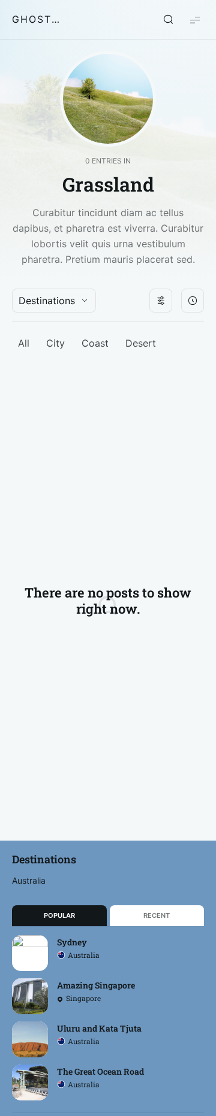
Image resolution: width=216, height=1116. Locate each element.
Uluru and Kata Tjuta (99, 1028)
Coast (95, 343)
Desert (140, 343)
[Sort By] (192, 301)
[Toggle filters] (160, 301)
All (23, 343)
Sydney (72, 942)
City (55, 343)
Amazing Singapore (96, 985)
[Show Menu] (195, 19)
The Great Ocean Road (100, 1071)
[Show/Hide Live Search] (168, 20)
